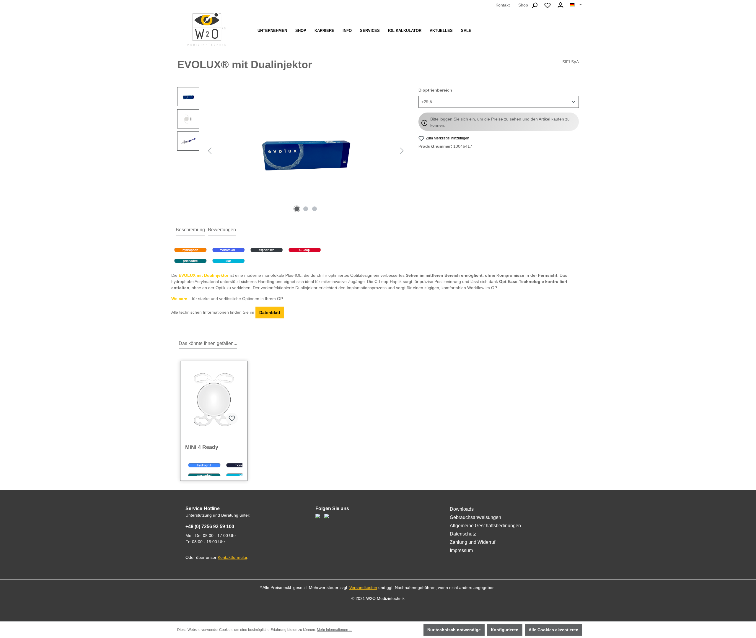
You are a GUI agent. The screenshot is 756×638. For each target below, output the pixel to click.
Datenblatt (269, 312)
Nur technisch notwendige (454, 629)
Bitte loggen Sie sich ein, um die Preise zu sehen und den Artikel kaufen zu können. (500, 122)
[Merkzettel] (547, 5)
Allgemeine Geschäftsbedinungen (485, 525)
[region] (292, 150)
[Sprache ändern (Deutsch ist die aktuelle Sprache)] (576, 5)
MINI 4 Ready (201, 447)
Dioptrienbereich (435, 89)
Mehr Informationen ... (334, 630)
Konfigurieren (505, 629)
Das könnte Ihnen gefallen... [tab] (208, 343)
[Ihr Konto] (560, 5)
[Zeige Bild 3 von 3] (314, 208)
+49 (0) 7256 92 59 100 (209, 526)
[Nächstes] (401, 150)
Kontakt (503, 5)
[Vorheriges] (209, 150)
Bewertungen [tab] (222, 229)
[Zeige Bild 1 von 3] (296, 208)
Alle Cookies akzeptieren (554, 629)
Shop (523, 5)
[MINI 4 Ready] (213, 399)
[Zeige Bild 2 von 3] (305, 208)
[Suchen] (534, 5)
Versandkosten (363, 587)
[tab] (190, 230)
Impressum (461, 550)
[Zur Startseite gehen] (206, 29)
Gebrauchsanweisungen (475, 517)
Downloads (462, 509)
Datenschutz (463, 533)
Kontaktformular (232, 557)
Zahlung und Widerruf (472, 542)
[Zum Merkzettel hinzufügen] (232, 418)
